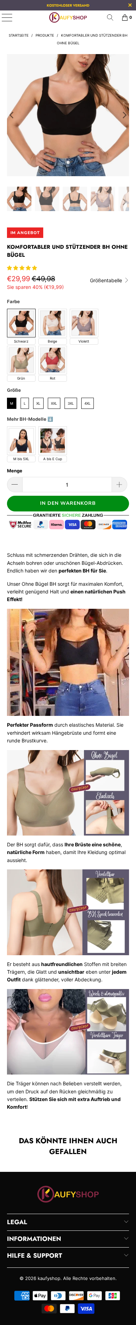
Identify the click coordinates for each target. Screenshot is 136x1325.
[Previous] (12, 115)
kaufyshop (49, 1278)
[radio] (21, 323)
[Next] (123, 115)
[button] (22, 268)
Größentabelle (106, 280)
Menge (14, 470)
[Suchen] (110, 17)
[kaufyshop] (68, 17)
